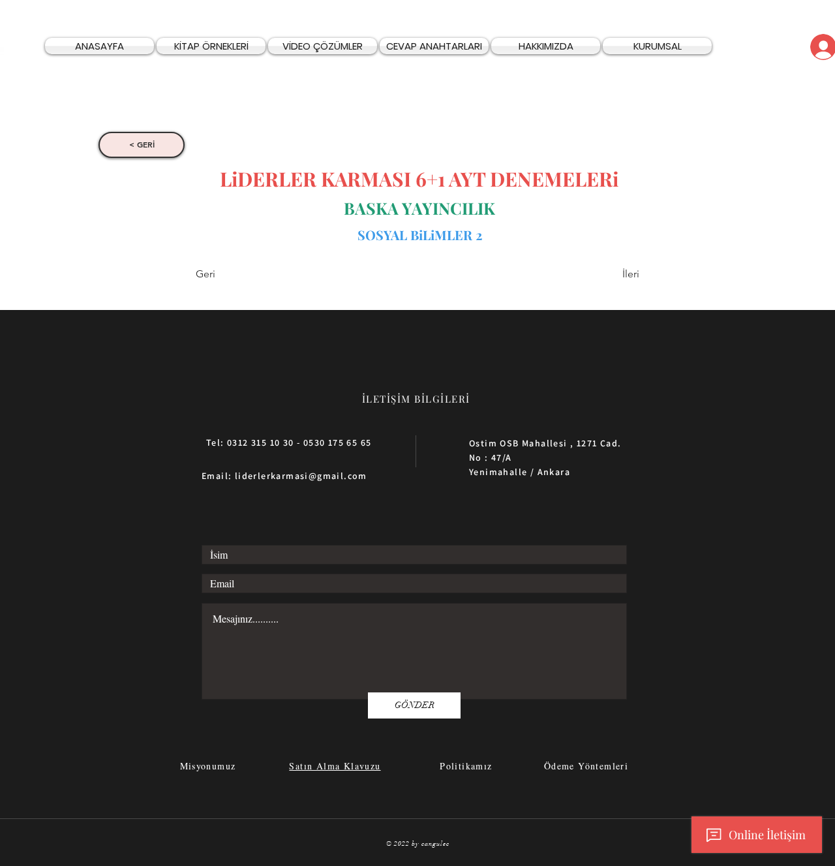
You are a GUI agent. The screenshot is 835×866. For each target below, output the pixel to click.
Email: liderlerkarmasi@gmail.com (284, 476)
